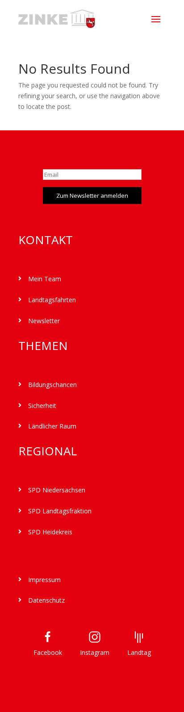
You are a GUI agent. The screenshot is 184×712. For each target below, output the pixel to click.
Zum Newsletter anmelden (92, 196)
